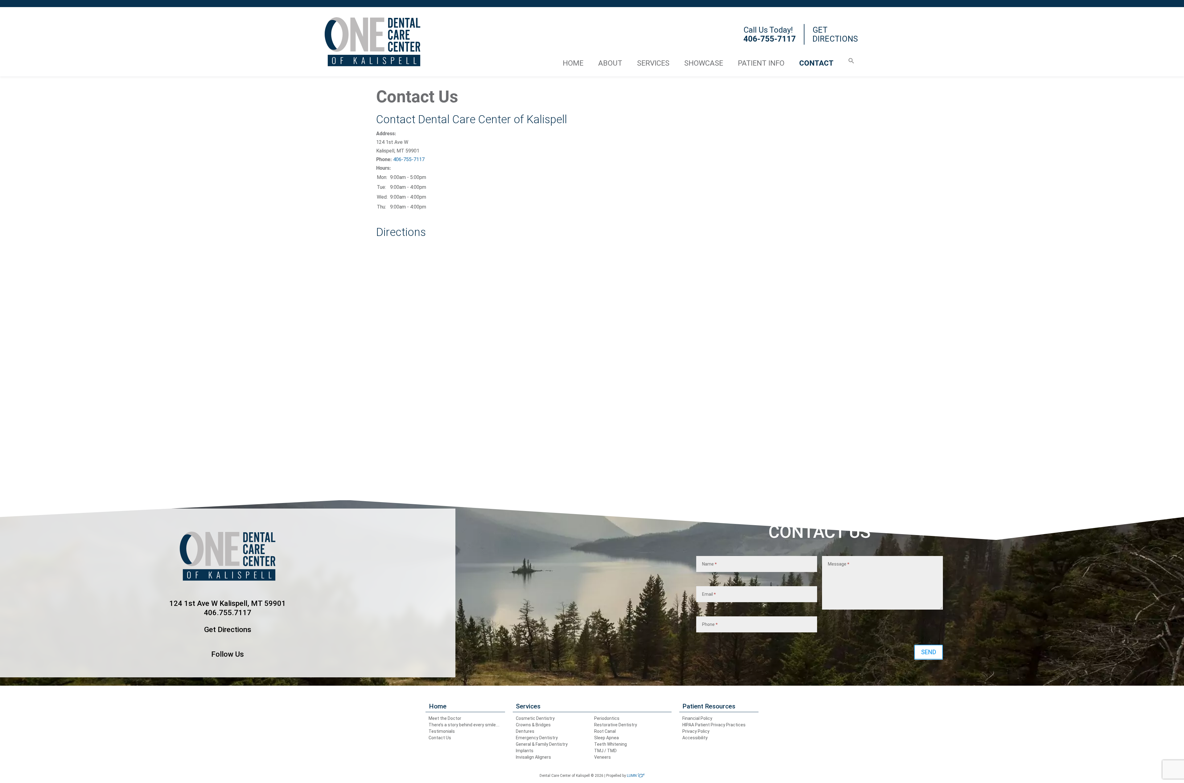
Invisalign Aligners (533, 757)
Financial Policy (697, 718)
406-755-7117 (409, 159)
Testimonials (442, 731)
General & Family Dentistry (542, 744)
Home (573, 63)
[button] (851, 59)
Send (928, 652)
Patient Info (761, 63)
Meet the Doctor (445, 718)
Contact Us (440, 737)
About (610, 63)
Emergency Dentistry (537, 737)
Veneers (602, 757)
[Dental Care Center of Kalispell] (372, 41)
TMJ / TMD (605, 750)
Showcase (703, 63)
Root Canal (605, 731)
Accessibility (695, 737)
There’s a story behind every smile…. (464, 724)
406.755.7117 (227, 612)
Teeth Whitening (610, 744)
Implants (524, 750)
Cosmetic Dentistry (535, 718)
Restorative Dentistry (615, 724)
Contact (816, 63)
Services (653, 63)
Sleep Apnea (606, 737)
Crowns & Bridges (533, 724)
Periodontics (606, 718)
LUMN (632, 775)
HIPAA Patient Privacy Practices (714, 724)
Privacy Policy (695, 731)
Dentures (525, 731)
